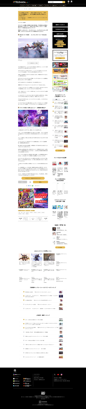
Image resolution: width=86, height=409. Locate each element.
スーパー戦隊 (62, 5)
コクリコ (53, 219)
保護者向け (27, 213)
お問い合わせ (56, 377)
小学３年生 (35, 212)
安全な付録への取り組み (66, 380)
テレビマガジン (60, 46)
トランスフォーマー (61, 42)
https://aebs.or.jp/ (43, 398)
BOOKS (40, 5)
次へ (40, 182)
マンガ (28, 5)
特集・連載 (34, 5)
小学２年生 (31, 212)
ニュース (22, 5)
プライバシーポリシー (63, 379)
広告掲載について (56, 379)
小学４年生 (39, 212)
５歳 (21, 212)
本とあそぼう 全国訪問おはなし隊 (39, 379)
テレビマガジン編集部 (22, 22)
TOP (18, 8)
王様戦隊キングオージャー (31, 8)
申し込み (60, 58)
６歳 (24, 212)
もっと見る (60, 150)
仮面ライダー (55, 5)
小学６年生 (20, 213)
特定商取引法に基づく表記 (58, 380)
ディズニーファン (36, 376)
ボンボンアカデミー (37, 374)
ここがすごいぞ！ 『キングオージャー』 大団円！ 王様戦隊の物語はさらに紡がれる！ (40, 218)
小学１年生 (27, 212)
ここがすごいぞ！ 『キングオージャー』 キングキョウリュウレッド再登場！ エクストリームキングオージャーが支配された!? (26, 218)
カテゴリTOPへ (33, 219)
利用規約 (60, 377)
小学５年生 (43, 212)
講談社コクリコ (66, 218)
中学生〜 (24, 213)
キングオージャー (28, 210)
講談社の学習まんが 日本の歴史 (38, 377)
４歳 (19, 212)
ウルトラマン (47, 5)
